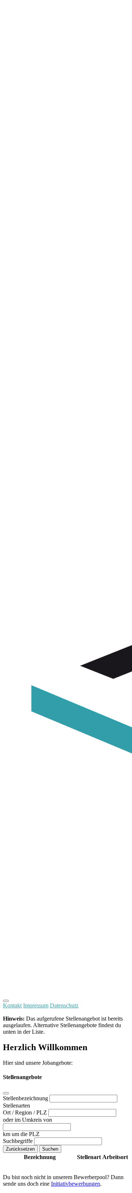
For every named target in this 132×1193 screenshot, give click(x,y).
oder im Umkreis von (27, 1120)
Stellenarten (16, 1105)
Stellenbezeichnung (26, 1098)
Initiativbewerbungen (75, 1184)
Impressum (35, 1005)
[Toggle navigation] (6, 1001)
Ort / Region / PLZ (25, 1112)
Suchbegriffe (18, 1141)
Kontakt (12, 1005)
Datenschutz (64, 1005)
